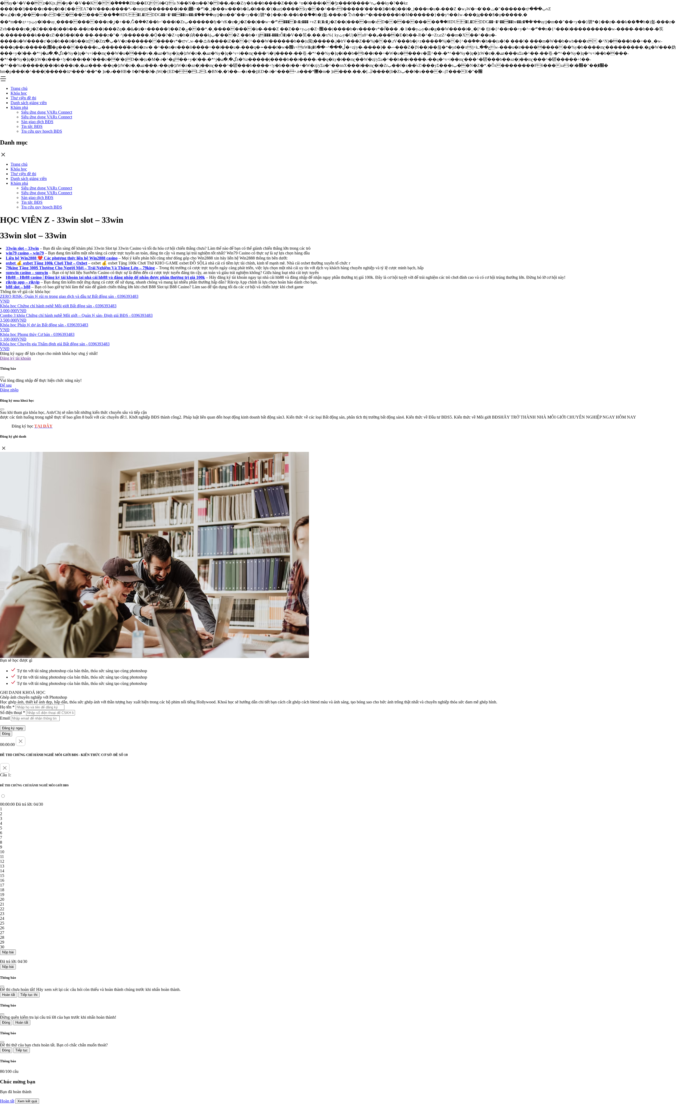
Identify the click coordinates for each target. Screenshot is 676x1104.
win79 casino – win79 (25, 253)
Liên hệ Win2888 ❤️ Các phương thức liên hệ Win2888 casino (62, 258)
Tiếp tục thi (28, 995)
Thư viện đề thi (23, 98)
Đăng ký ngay (12, 728)
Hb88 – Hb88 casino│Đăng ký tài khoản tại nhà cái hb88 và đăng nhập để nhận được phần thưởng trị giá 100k (105, 277)
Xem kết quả (27, 1101)
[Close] (2, 377)
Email (5, 718)
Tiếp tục (21, 1050)
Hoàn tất (8, 995)
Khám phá (19, 107)
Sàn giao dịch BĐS (37, 121)
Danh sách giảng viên (29, 102)
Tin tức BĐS (32, 126)
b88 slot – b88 (18, 287)
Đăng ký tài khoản (15, 358)
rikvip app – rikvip (23, 282)
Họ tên (7, 707)
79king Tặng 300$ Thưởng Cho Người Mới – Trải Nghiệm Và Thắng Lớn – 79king (80, 268)
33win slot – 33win (22, 248)
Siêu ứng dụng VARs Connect (46, 112)
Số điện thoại (12, 712)
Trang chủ (19, 88)
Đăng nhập (9, 390)
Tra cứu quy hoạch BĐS (41, 131)
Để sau (6, 385)
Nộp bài (8, 952)
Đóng (6, 734)
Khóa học (19, 93)
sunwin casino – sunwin (27, 272)
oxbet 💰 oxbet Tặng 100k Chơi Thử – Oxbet (46, 263)
